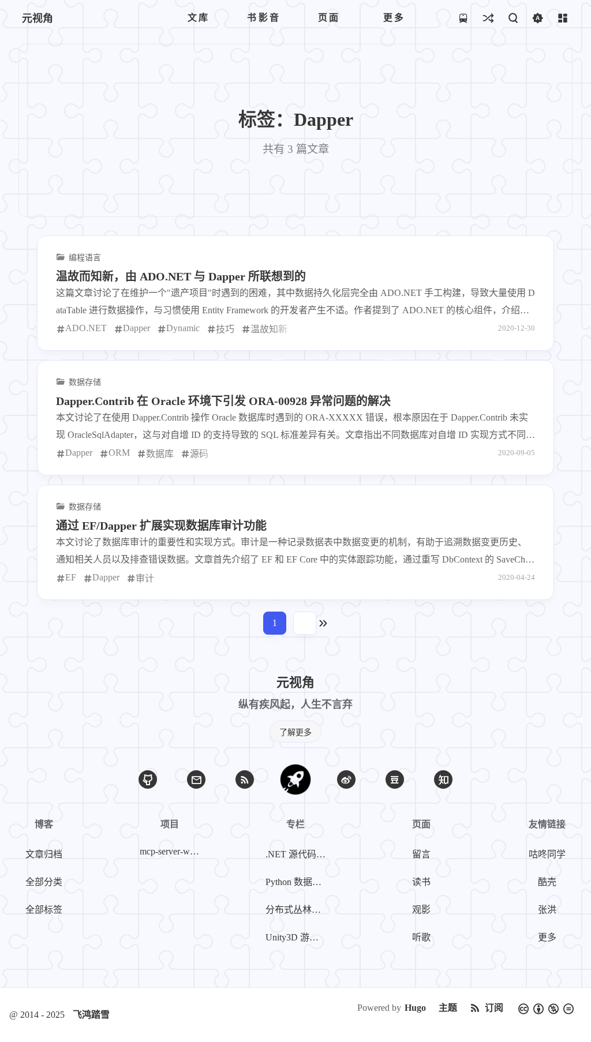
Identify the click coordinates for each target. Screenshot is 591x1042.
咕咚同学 (547, 854)
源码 (199, 454)
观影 (421, 909)
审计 (145, 578)
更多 (547, 937)
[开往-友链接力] (463, 18)
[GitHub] (148, 779)
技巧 (225, 329)
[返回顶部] (295, 779)
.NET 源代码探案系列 (297, 854)
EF (70, 577)
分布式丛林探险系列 (297, 909)
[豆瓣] (395, 779)
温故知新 (268, 329)
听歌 (421, 937)
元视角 (37, 18)
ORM (119, 453)
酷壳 (547, 882)
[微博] (346, 779)
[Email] (196, 779)
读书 (421, 882)
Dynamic (183, 328)
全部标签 (43, 909)
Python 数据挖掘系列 (297, 882)
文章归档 (43, 854)
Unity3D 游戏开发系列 (297, 937)
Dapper (136, 328)
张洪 (547, 909)
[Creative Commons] (546, 1008)
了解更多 (295, 732)
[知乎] (443, 779)
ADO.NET (86, 328)
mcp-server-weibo (172, 851)
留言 (421, 854)
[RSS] (244, 779)
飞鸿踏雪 (91, 1014)
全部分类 (43, 882)
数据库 (160, 454)
